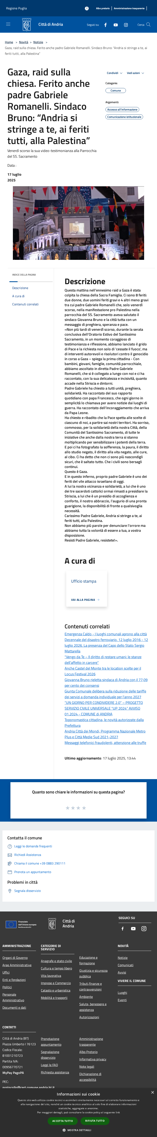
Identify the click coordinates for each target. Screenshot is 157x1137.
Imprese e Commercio (56, 983)
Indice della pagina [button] (24, 275)
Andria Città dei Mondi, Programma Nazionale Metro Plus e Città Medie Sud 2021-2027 (105, 734)
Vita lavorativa (51, 975)
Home (9, 42)
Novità (23, 42)
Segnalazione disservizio (50, 1054)
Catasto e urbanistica (55, 990)
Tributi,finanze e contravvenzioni (90, 986)
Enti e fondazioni (14, 979)
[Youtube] (114, 24)
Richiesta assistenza (55, 1072)
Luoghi (122, 992)
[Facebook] (104, 24)
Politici (7, 987)
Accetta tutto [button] (62, 1121)
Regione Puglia (16, 8)
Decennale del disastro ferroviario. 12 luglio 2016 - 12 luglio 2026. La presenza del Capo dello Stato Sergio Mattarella (106, 645)
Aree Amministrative (16, 965)
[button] (78, 1130)
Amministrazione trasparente (91, 1041)
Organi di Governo (15, 957)
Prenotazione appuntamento (51, 1041)
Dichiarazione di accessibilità (90, 1076)
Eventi (122, 999)
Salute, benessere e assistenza (93, 1007)
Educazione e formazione (88, 960)
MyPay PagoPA (13, 1072)
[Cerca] (148, 24)
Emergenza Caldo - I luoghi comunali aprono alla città (106, 634)
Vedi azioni (133, 73)
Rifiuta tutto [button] (95, 1120)
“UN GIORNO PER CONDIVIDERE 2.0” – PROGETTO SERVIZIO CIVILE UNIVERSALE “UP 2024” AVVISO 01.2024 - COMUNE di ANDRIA (104, 708)
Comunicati (125, 965)
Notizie (38, 42)
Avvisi (122, 972)
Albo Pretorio (88, 1051)
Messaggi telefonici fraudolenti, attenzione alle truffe (105, 742)
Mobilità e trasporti (54, 997)
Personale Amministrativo (13, 997)
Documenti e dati (14, 1007)
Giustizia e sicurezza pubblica (93, 973)
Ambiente (86, 996)
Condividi (113, 73)
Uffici (6, 972)
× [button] (152, 1092)
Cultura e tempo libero (56, 968)
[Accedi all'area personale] (86, 8)
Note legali (86, 1066)
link (118, 1112)
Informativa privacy (92, 1059)
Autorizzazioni (89, 1017)
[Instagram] (124, 24)
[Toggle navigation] (8, 24)
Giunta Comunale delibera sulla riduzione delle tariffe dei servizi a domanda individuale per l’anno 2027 (105, 694)
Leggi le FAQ (49, 1064)
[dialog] (78, 1112)
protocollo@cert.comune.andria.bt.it (28, 1087)
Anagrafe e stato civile (56, 960)
